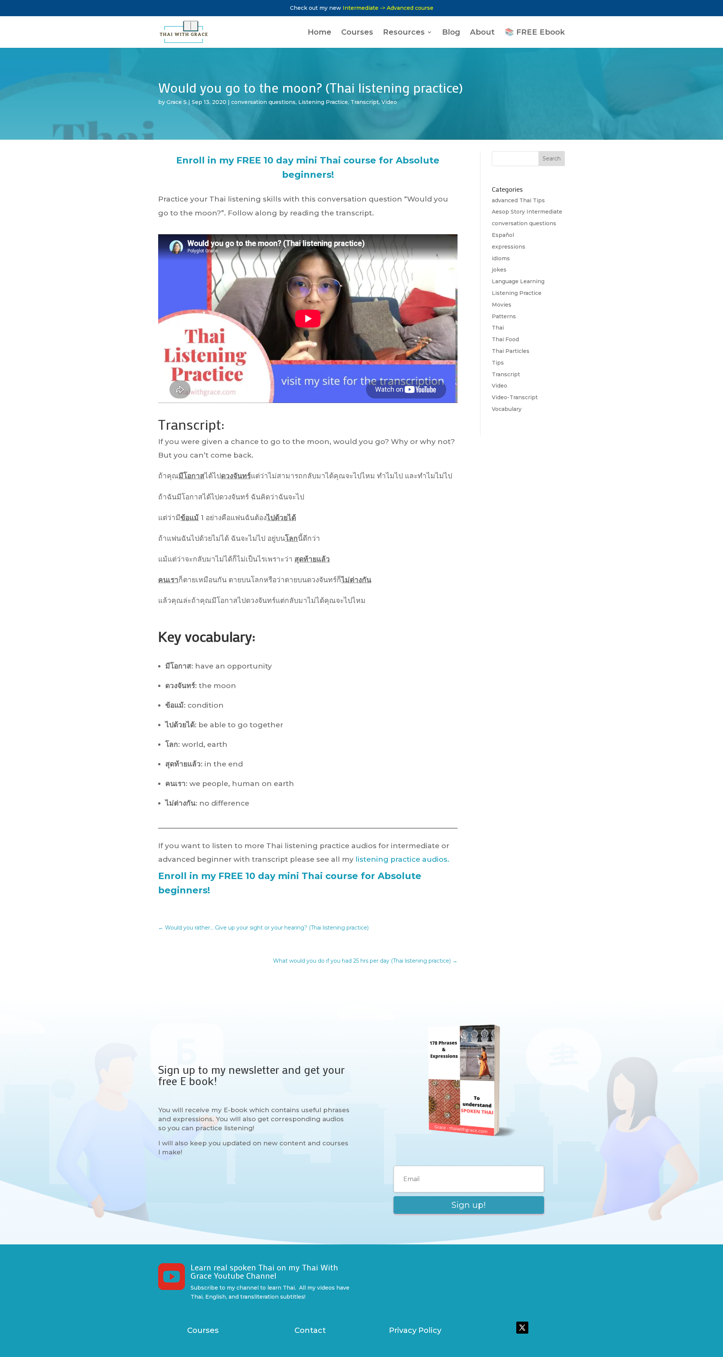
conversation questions (263, 102)
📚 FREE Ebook (535, 33)
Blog (451, 33)
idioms (501, 258)
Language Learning (518, 281)
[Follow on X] (522, 1328)
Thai (498, 327)
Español (503, 235)
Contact (310, 1330)
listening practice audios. (402, 859)
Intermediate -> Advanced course (388, 8)
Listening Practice (323, 102)
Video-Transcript (515, 397)
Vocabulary (507, 409)
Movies (501, 304)
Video (389, 102)
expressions (508, 246)
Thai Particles (510, 351)
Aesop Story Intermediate (527, 211)
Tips (498, 362)
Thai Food (505, 339)
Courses (357, 33)
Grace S (176, 102)
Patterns (504, 316)
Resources (404, 33)
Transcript (365, 102)
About (482, 33)
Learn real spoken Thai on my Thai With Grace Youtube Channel (264, 1271)
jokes (499, 269)
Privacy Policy (415, 1330)
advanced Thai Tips (518, 200)
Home (319, 33)
